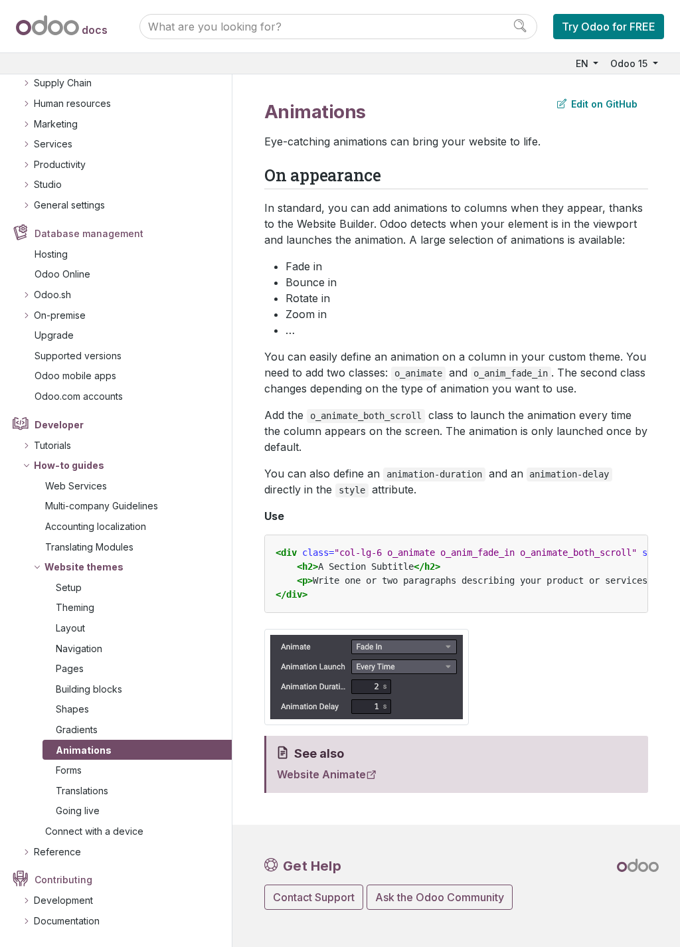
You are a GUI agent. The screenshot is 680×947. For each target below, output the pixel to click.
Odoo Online (62, 274)
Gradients (77, 729)
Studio (48, 184)
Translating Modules (89, 547)
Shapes (72, 709)
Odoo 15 (630, 63)
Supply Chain (63, 82)
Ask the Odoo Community (439, 897)
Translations (82, 790)
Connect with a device (94, 831)
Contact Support (314, 897)
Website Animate (321, 774)
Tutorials (52, 445)
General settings (69, 205)
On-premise (60, 315)
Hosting (51, 254)
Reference (57, 851)
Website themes (84, 566)
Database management (89, 233)
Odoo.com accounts (79, 396)
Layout (70, 628)
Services (53, 143)
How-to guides (69, 465)
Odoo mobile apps (75, 375)
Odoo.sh (52, 294)
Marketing (56, 123)
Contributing (63, 879)
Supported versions (78, 355)
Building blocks (89, 689)
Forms (69, 770)
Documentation (67, 920)
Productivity (60, 164)
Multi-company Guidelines (101, 505)
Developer (59, 424)
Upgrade (54, 335)
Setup (69, 587)
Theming (75, 607)
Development (63, 900)
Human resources (72, 103)
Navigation (79, 648)
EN (583, 63)
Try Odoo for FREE (608, 26)
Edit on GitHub (603, 104)
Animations (84, 750)
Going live (78, 810)
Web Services (76, 485)
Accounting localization (95, 526)
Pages (70, 668)
